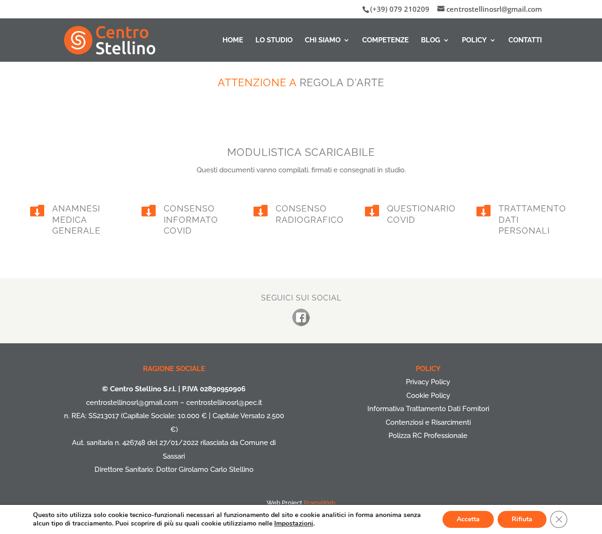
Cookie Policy (428, 395)
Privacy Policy (428, 382)
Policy (474, 40)
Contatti (525, 40)
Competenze (385, 40)
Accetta (468, 519)
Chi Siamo (323, 40)
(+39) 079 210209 (399, 9)
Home (232, 40)
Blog (430, 40)
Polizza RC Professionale (427, 435)
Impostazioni (293, 523)
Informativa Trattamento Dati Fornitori (428, 409)
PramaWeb (319, 502)
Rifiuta (522, 519)
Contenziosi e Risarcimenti (428, 422)
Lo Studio (274, 40)
